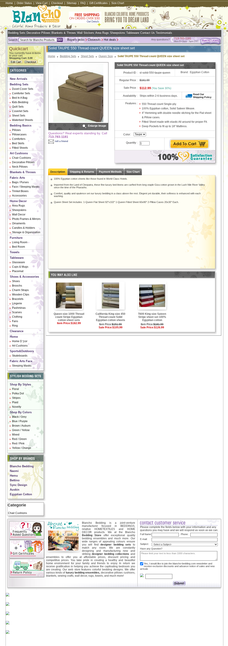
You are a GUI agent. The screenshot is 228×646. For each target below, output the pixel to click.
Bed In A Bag (19, 97)
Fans (15, 321)
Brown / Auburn (21, 425)
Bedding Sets (16, 32)
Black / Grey (19, 416)
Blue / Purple (20, 421)
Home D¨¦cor (19, 341)
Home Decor (18, 201)
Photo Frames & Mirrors (26, 219)
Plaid (15, 402)
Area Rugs (102, 32)
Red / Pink (18, 443)
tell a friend (61, 141)
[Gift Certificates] (26, 557)
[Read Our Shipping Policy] (198, 97)
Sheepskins (117, 32)
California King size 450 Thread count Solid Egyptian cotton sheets (110, 317)
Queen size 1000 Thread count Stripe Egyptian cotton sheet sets (69, 317)
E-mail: (143, 539)
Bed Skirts (18, 143)
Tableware (132, 32)
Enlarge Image (97, 125)
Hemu (14, 475)
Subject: (144, 544)
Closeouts (94, 39)
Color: (127, 134)
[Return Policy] (26, 576)
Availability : (130, 95)
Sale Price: (105, 327)
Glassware (18, 262)
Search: (13, 40)
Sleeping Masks (21, 365)
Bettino (15, 480)
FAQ (83, 3)
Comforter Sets (21, 93)
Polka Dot (18, 393)
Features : (131, 103)
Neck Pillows (20, 166)
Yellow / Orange (21, 447)
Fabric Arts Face (21, 361)
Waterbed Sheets (22, 120)
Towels (14, 252)
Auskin (14, 489)
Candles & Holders (23, 227)
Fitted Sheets (20, 147)
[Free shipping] (109, 22)
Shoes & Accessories (24, 276)
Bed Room (18, 246)
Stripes (16, 397)
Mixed (15, 434)
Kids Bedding (20, 102)
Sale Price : (130, 87)
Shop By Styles (20, 384)
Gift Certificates (98, 3)
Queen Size (106, 56)
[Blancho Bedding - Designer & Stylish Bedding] (36, 26)
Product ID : (130, 72)
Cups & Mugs (20, 266)
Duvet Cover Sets (22, 88)
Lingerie (17, 303)
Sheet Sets (18, 115)
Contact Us (147, 32)
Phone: (184, 534)
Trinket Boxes (20, 191)
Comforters (18, 138)
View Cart (41, 3)
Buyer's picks (76, 39)
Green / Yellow (21, 430)
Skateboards (19, 355)
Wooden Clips (20, 294)
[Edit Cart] (16, 62)
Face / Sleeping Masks (25, 186)
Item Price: (64, 323)
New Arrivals (18, 78)
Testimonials (164, 32)
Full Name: (146, 534)
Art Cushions (19, 153)
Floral (15, 389)
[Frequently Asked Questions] (26, 538)
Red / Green (19, 439)
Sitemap (72, 3)
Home (9, 3)
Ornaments (18, 223)
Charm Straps (20, 290)
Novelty (16, 406)
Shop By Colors (21, 412)
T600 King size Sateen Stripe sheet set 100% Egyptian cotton (152, 317)
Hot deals (110, 39)
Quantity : (131, 142)
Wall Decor (18, 214)
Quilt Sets (18, 106)
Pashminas (19, 307)
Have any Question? (151, 548)
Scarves (17, 312)
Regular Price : (128, 80)
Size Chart (117, 3)
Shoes (16, 281)
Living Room (19, 242)
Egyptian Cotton (21, 494)
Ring (15, 325)
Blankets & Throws (63, 32)
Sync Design (18, 485)
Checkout (57, 3)
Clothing (17, 316)
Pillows (16, 130)
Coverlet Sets (20, 111)
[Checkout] (31, 62)
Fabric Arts (17, 177)
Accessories (19, 195)
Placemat (17, 271)
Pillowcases (19, 134)
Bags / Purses (20, 182)
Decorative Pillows (38, 32)
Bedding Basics (20, 125)
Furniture (16, 237)
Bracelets (17, 299)
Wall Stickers (85, 32)
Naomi (14, 471)
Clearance (16, 331)
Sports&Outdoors (22, 351)
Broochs (17, 285)
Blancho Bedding (22, 466)
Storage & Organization (26, 232)
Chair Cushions (21, 157)
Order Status (24, 3)
